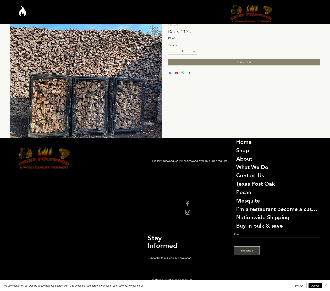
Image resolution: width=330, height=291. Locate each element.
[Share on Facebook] (170, 73)
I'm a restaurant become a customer (277, 208)
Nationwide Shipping (262, 217)
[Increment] (194, 51)
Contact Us (250, 175)
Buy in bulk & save (259, 225)
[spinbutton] (182, 51)
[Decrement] (170, 51)
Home (244, 141)
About (244, 158)
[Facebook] (187, 203)
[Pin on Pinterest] (176, 73)
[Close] (326, 285)
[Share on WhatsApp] (183, 73)
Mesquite (248, 200)
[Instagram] (187, 212)
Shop (242, 150)
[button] (22, 15)
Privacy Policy (135, 285)
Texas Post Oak (255, 183)
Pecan (243, 192)
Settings (299, 285)
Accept (315, 285)
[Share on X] (190, 73)
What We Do (252, 167)
